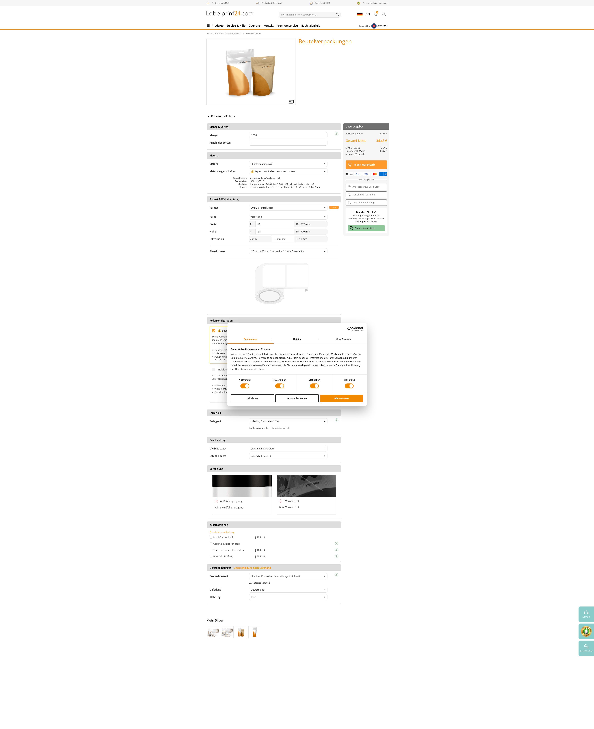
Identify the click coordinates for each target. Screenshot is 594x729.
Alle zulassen (341, 398)
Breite (213, 224)
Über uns (254, 25)
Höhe (213, 231)
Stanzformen (217, 251)
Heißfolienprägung (231, 501)
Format (214, 207)
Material (214, 164)
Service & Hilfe (236, 25)
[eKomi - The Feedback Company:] (586, 631)
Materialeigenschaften (223, 171)
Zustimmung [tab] (251, 339)
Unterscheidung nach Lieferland (252, 567)
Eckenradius (217, 239)
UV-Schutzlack (218, 448)
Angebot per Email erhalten (366, 187)
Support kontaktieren (365, 228)
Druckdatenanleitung (222, 532)
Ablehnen (252, 398)
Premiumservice (287, 25)
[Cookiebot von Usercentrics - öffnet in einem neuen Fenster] (349, 329)
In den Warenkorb (364, 164)
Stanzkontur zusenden (364, 194)
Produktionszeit (219, 576)
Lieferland (215, 589)
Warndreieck (291, 501)
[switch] (279, 385)
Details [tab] (297, 339)
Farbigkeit (215, 421)
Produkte (218, 25)
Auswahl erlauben (297, 398)
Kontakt (268, 25)
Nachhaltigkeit (310, 25)
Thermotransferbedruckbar (229, 550)
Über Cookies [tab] (343, 339)
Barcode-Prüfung (223, 556)
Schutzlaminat (218, 456)
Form (213, 216)
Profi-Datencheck (223, 537)
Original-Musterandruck (227, 543)
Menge (213, 135)
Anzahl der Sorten (220, 142)
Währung (215, 597)
